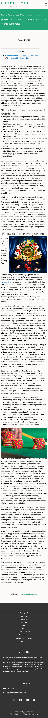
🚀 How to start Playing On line (17, 58)
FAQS (24, 629)
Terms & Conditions (31, 714)
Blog (24, 625)
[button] (38, 4)
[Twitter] (34, 700)
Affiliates (24, 622)
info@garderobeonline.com (14, 693)
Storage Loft (24, 613)
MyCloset (24, 619)
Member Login (24, 635)
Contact (24, 641)
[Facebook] (20, 700)
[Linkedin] (27, 700)
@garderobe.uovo (28, 594)
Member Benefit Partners (24, 638)
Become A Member (24, 632)
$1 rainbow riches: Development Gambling (21, 55)
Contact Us (24, 683)
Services (24, 616)
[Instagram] (14, 700)
